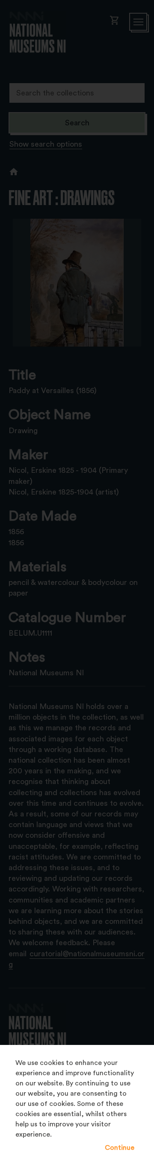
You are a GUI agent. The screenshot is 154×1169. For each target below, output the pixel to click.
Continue (119, 1147)
